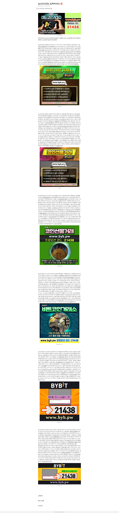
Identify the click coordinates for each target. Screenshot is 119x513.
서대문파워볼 (73, 374)
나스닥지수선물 (46, 58)
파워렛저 (54, 208)
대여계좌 (40, 505)
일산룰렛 (44, 365)
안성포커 (42, 142)
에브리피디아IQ (63, 358)
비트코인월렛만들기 (55, 436)
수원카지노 (68, 209)
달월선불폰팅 (42, 213)
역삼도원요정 (52, 216)
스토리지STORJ (58, 223)
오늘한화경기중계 (62, 357)
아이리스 (59, 222)
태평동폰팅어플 (62, 199)
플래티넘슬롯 (73, 431)
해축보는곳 (78, 286)
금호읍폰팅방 (46, 197)
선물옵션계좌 (59, 145)
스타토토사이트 (54, 298)
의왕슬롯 (63, 372)
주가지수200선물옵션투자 (69, 301)
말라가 (48, 60)
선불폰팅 (40, 495)
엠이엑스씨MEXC (59, 215)
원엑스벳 (55, 435)
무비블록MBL (59, 362)
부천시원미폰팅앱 (68, 277)
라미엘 (53, 284)
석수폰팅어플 (59, 300)
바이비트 (67, 294)
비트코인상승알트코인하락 (64, 126)
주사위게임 (48, 117)
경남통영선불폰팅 (65, 452)
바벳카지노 (45, 144)
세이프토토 (77, 114)
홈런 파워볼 (41, 500)
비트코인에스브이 (46, 369)
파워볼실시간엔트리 (64, 275)
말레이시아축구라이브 (66, 51)
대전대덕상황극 (49, 122)
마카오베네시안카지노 (72, 62)
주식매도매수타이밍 (47, 461)
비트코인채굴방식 (74, 64)
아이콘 (62, 119)
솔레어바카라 (47, 57)
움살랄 (56, 121)
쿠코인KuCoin (53, 282)
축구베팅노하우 (69, 440)
